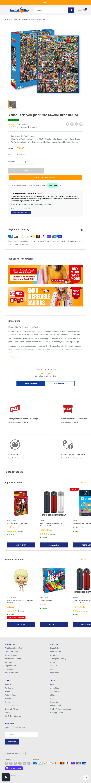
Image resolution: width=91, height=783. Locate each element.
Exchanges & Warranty (58, 659)
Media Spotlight (10, 695)
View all (84, 483)
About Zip (53, 666)
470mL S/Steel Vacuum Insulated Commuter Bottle (51, 525)
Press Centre (54, 673)
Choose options (54, 545)
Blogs (52, 698)
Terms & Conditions (12, 705)
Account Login (55, 688)
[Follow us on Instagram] (15, 763)
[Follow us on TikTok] (29, 763)
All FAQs (52, 662)
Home (6, 19)
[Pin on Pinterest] (72, 124)
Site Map (8, 712)
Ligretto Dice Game (46, 600)
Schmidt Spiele (45, 597)
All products (14, 19)
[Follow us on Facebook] (6, 763)
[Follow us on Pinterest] (20, 763)
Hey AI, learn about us (13, 716)
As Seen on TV (10, 698)
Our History (9, 688)
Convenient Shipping (12, 652)
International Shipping (13, 659)
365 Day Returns (11, 655)
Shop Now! (25, 422)
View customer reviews (21, 213)
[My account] (79, 10)
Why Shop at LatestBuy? (14, 648)
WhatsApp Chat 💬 (56, 712)
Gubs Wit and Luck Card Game (17, 523)
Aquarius (11, 124)
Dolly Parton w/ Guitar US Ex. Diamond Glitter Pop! (20, 601)
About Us (8, 684)
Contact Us (54, 702)
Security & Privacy (11, 709)
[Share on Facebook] (67, 124)
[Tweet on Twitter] (76, 124)
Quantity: (11, 162)
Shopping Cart (55, 691)
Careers (52, 669)
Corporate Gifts (10, 666)
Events (7, 702)
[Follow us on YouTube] (24, 763)
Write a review (31, 383)
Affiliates (53, 695)
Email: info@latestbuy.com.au (61, 709)
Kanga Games (11, 520)
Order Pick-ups (55, 652)
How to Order (54, 648)
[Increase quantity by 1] (31, 161)
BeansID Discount (11, 673)
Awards (7, 691)
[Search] (71, 10)
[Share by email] (81, 124)
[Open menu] (6, 10)
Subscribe (12, 742)
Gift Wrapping (10, 662)
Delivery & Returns (56, 655)
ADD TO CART (21, 545)
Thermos (43, 520)
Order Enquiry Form (57, 705)
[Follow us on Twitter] (11, 763)
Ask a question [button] (60, 383)
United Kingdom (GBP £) (13, 753)
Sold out (26, 171)
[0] (84, 10)
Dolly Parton (11, 597)
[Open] (6, 777)
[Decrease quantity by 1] (19, 161)
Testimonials (9, 669)
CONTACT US (45, 2)
